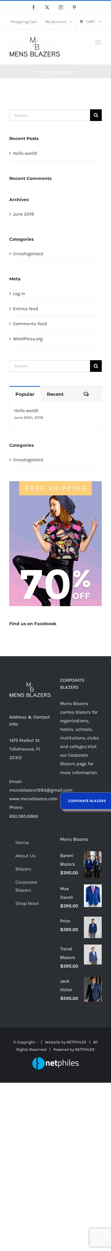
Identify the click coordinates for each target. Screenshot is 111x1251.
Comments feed (30, 323)
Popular (24, 394)
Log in (19, 293)
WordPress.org (28, 338)
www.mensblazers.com (33, 798)
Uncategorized (28, 253)
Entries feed (25, 308)
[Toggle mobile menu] (98, 42)
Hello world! (25, 153)
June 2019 (23, 214)
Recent (55, 394)
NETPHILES (76, 1042)
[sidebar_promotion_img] (55, 483)
